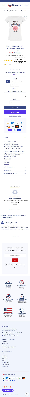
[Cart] (27, 5)
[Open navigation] (3, 5)
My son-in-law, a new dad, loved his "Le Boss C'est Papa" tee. (15, 195)
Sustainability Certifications (9, 342)
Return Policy (5, 356)
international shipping (9, 152)
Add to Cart (15, 103)
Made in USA (5, 340)
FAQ (3, 348)
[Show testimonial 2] (5, 60)
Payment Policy (5, 358)
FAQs (5, 156)
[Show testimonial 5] (9, 60)
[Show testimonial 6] (10, 60)
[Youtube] (11, 383)
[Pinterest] (6, 383)
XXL (17, 80)
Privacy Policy (5, 360)
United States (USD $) (9, 370)
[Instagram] (4, 383)
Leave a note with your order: (15, 87)
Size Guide (4, 350)
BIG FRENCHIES (14, 389)
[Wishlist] (25, 5)
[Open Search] (20, 5)
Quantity (15, 95)
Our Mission (5, 338)
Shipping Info (5, 354)
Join (15, 256)
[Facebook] (2, 383)
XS (8, 77)
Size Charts (14, 84)
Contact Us (6, 159)
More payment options (15, 111)
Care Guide (7, 158)
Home (5, 10)
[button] (15, 58)
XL (12, 80)
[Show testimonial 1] (4, 60)
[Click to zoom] (25, 17)
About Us (4, 337)
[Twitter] (8, 383)
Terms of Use (5, 362)
